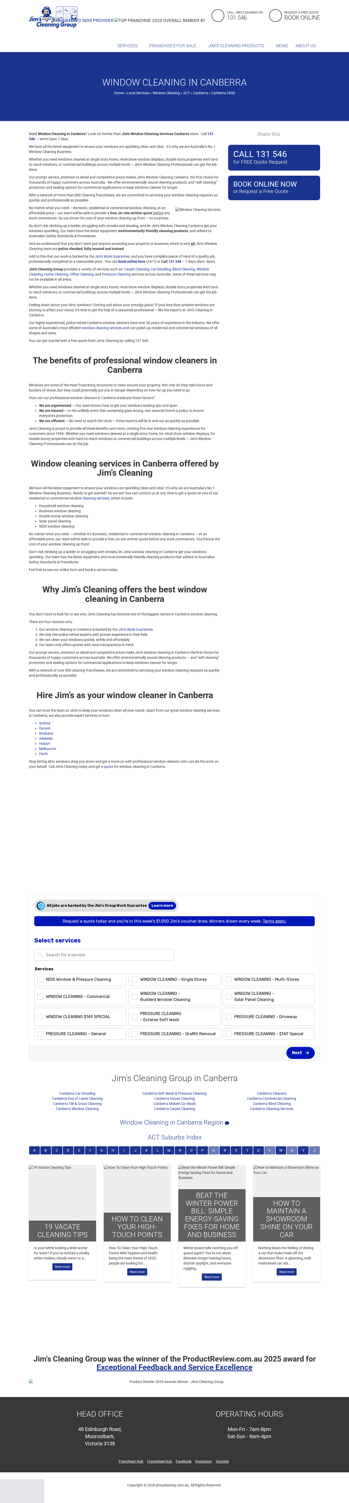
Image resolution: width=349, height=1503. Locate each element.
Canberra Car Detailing (77, 1093)
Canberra (200, 93)
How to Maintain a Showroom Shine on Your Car (286, 1219)
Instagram (203, 1461)
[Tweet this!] (297, 133)
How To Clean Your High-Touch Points (137, 1227)
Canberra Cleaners (271, 1093)
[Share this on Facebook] (288, 133)
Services (128, 45)
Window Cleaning (166, 93)
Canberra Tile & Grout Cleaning (77, 1104)
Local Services (138, 93)
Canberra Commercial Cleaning (271, 1098)
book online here (131, 261)
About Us (306, 45)
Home (118, 93)
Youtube (222, 1461)
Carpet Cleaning (136, 269)
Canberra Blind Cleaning (272, 1104)
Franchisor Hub (131, 1461)
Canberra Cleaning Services (271, 1109)
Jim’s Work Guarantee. (136, 629)
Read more (62, 1267)
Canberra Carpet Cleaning (174, 1109)
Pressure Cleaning (116, 274)
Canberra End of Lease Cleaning (77, 1098)
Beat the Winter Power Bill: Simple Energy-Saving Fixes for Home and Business (212, 1215)
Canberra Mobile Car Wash (175, 1104)
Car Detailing (161, 269)
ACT (186, 93)
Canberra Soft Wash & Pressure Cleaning (174, 1093)
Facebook (183, 1461)
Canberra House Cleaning (174, 1098)
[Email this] (315, 133)
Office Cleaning (82, 274)
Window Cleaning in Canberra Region (172, 1122)
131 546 (174, 261)
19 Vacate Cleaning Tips (62, 1231)
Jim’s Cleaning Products (236, 45)
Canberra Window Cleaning (77, 1109)
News (282, 45)
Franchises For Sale (173, 45)
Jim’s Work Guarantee (112, 256)
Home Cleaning (56, 274)
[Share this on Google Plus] (306, 133)
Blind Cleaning (183, 269)
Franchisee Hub (159, 1461)
